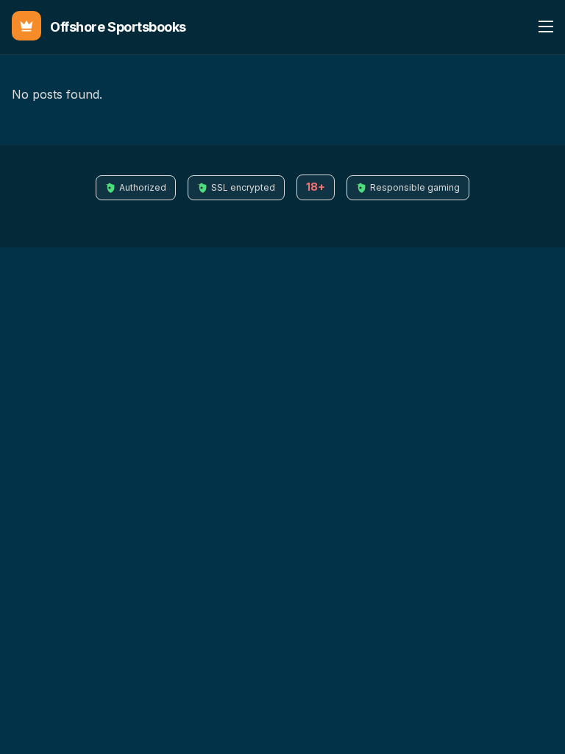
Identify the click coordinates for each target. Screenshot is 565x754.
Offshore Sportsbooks (118, 27)
